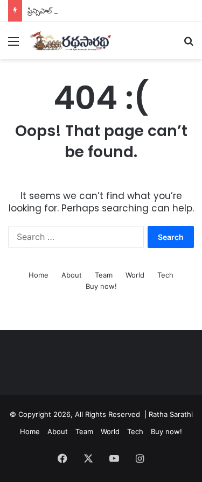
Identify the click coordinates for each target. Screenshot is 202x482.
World (135, 275)
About (71, 275)
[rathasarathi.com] (70, 41)
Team (104, 275)
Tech (165, 275)
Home (38, 275)
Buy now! (101, 286)
